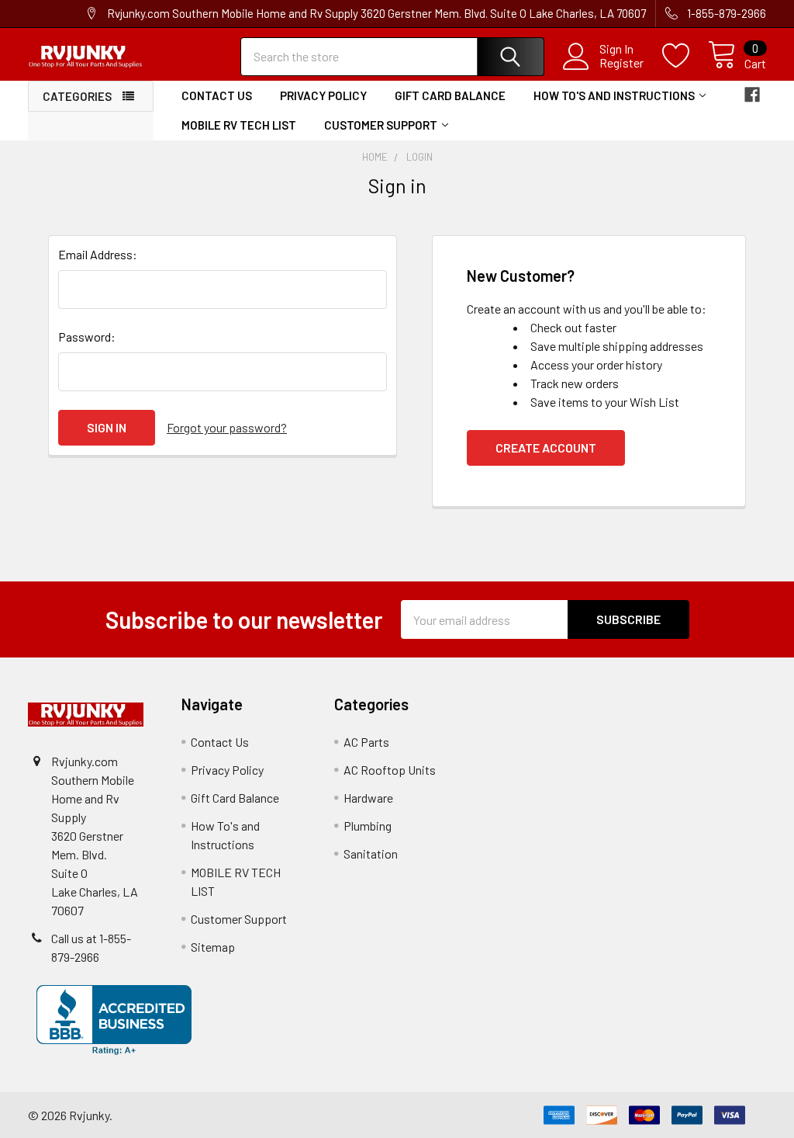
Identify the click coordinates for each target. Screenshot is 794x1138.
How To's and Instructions (614, 95)
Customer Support (380, 125)
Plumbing (367, 825)
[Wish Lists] (685, 56)
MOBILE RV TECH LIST (238, 125)
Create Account (545, 447)
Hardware (368, 797)
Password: (87, 336)
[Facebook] (752, 95)
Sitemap (213, 946)
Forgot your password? (227, 427)
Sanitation (370, 853)
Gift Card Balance (450, 95)
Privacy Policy (323, 95)
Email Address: (97, 254)
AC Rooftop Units (389, 769)
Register (621, 63)
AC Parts (366, 741)
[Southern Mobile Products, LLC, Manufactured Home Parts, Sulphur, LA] (114, 1020)
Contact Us (216, 95)
